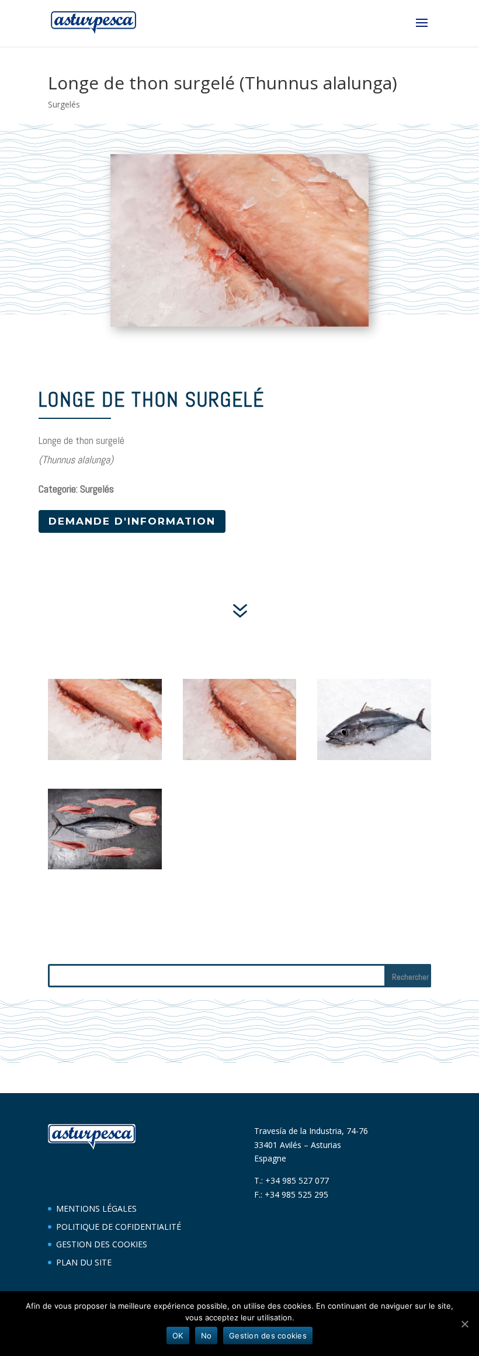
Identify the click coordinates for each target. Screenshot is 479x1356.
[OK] (464, 1324)
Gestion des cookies (268, 1335)
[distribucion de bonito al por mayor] (374, 759)
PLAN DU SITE (84, 1262)
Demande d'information (132, 521)
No (206, 1335)
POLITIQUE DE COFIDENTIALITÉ (118, 1226)
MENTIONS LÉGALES (96, 1208)
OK (177, 1335)
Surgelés (64, 104)
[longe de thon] (105, 869)
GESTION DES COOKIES (101, 1244)
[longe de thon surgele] (105, 759)
